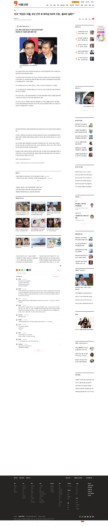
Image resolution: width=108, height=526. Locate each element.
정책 (31, 500)
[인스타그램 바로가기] (85, 517)
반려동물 (60, 502)
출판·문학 (60, 492)
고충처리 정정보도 (91, 493)
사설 (68, 492)
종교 (59, 496)
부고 (68, 509)
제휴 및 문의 (21, 478)
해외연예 (77, 504)
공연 (59, 506)
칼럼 (68, 494)
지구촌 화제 (41, 500)
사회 (51, 5)
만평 (68, 498)
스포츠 (85, 5)
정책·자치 (62, 5)
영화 (59, 504)
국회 (15, 488)
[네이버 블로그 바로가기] (93, 517)
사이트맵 (89, 495)
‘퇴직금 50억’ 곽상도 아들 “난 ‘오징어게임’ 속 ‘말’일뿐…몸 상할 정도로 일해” (31, 178)
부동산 (32, 488)
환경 (23, 490)
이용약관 (15, 516)
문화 (67, 5)
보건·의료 (24, 496)
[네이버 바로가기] (90, 517)
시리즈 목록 (69, 486)
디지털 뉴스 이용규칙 (41, 516)
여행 (59, 498)
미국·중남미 (41, 496)
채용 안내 (28, 478)
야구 (77, 486)
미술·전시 (60, 490)
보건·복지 (24, 498)
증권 (31, 496)
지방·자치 (52, 488)
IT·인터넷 (32, 498)
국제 (58, 5)
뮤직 (77, 506)
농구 (77, 492)
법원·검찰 (24, 488)
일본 (40, 490)
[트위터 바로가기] (83, 517)
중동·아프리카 (42, 492)
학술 (59, 488)
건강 (59, 500)
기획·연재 (72, 5)
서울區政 (52, 490)
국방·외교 (15, 492)
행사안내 (15, 478)
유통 (31, 494)
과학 (23, 494)
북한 (15, 490)
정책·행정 (52, 486)
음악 (59, 486)
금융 (31, 490)
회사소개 (89, 483)
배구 (77, 494)
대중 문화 (60, 494)
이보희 (15, 18)
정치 (47, 5)
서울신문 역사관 (90, 485)
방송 (77, 500)
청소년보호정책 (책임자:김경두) (31, 516)
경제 (54, 5)
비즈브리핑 (33, 502)
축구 (77, 488)
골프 (77, 490)
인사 (68, 505)
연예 (90, 5)
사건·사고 (24, 486)
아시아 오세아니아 (43, 494)
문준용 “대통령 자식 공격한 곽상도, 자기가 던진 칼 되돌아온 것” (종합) (30, 176)
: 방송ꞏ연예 (79, 270)
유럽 (40, 498)
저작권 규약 (90, 491)
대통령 (15, 486)
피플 (82, 5)
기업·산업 (32, 486)
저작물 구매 (90, 489)
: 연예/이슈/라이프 (81, 343)
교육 (23, 492)
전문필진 (68, 496)
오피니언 (77, 5)
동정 (68, 507)
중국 (40, 488)
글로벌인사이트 (42, 502)
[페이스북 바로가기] (80, 517)
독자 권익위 (90, 487)
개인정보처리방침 (21, 516)
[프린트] (86, 19)
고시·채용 (52, 492)
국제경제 (41, 486)
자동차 (32, 492)
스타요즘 (77, 508)
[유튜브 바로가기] (88, 517)
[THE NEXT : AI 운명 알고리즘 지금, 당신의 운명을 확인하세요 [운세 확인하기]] (101, 33)
